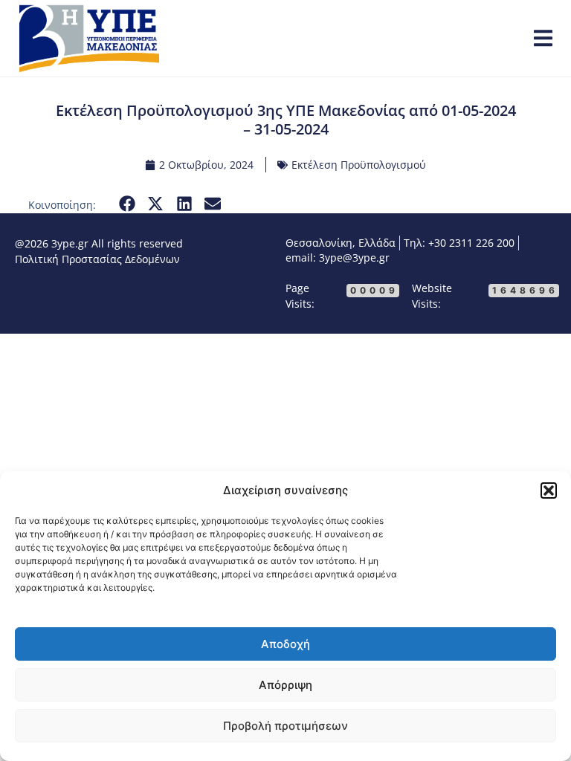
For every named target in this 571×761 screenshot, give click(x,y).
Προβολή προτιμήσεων (285, 726)
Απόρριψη (285, 685)
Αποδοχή (285, 644)
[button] (548, 490)
